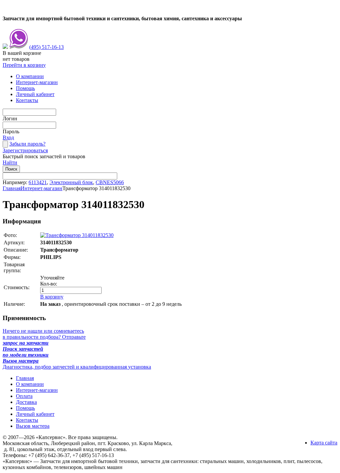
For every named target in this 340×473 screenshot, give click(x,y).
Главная (12, 188)
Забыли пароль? (27, 144)
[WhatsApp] (5, 47)
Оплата (24, 396)
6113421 (38, 182)
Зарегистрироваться (25, 150)
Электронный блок (71, 182)
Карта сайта (323, 442)
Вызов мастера (32, 426)
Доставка (26, 402)
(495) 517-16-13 (46, 47)
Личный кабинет (35, 94)
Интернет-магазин (37, 82)
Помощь (25, 88)
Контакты (27, 100)
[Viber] (18, 47)
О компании (30, 76)
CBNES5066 (110, 182)
